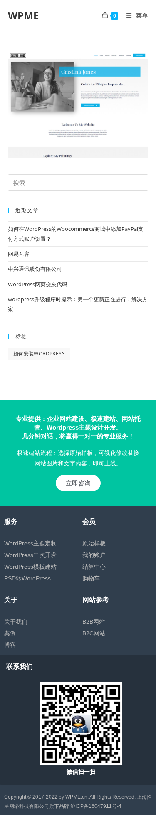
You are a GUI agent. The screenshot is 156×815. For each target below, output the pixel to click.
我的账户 (94, 555)
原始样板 (94, 543)
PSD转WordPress (27, 578)
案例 (10, 633)
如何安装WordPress (39, 353)
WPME (23, 15)
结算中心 (94, 566)
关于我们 (15, 621)
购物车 (91, 578)
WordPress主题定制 (30, 543)
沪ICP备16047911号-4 (95, 806)
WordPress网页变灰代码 (37, 284)
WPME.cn (76, 797)
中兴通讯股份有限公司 (35, 268)
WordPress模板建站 (30, 566)
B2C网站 (93, 633)
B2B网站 (93, 621)
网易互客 (19, 254)
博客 (10, 645)
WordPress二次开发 (30, 555)
